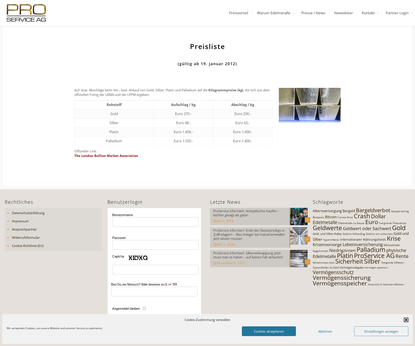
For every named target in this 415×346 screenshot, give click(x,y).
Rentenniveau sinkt (323, 262)
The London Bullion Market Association (106, 155)
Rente (402, 256)
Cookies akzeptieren (269, 331)
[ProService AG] (26, 13)
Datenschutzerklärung (28, 213)
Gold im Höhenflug (354, 234)
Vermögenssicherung (342, 277)
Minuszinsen (392, 245)
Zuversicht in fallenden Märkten (386, 284)
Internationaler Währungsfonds (363, 239)
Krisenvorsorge (327, 244)
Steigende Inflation (392, 262)
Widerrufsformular (26, 237)
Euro (371, 222)
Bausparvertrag (400, 211)
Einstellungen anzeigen (381, 331)
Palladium (371, 249)
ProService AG (374, 255)
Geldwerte (327, 228)
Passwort (119, 238)
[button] (406, 320)
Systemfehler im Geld (326, 267)
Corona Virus (345, 217)
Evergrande (385, 223)
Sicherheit (349, 261)
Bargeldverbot (373, 210)
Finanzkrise (399, 223)
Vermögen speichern (376, 267)
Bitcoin (331, 216)
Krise (394, 238)
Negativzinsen (320, 251)
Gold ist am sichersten (379, 234)
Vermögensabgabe (352, 267)
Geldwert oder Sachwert (367, 228)
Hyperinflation (331, 239)
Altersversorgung (327, 210)
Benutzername (122, 215)
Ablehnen (325, 331)
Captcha (118, 256)
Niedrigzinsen (342, 250)
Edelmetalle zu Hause (351, 223)
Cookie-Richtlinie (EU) (27, 245)
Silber (372, 261)
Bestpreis (318, 217)
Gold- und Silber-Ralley (327, 234)
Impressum (20, 221)
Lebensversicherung (363, 244)
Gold (399, 227)
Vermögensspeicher (340, 283)
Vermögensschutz (333, 272)
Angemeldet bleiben (126, 308)
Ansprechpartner (24, 229)
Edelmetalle (325, 222)
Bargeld (349, 211)
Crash (362, 216)
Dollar (378, 216)
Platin (345, 255)
